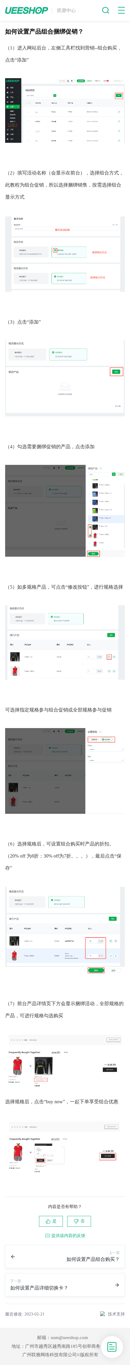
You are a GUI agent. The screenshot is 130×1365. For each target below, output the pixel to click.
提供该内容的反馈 (68, 1235)
